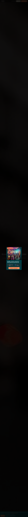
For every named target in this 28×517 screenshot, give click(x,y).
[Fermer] (20, 248)
